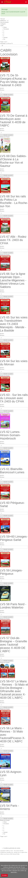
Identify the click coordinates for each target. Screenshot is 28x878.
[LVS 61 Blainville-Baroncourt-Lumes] (5, 458)
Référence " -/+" (4, 20)
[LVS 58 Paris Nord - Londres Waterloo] (5, 593)
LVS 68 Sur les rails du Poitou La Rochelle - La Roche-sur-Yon (14, 201)
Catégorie (3, 24)
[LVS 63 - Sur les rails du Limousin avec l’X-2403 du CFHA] (5, 384)
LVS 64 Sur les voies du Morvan (13, 362)
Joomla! (15, 852)
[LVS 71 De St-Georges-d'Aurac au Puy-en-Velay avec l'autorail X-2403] (5, 64)
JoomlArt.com (10, 852)
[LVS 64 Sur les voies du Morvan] (5, 350)
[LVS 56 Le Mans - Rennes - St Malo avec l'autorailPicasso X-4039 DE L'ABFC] (5, 717)
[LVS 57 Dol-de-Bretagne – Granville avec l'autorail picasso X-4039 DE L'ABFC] (5, 627)
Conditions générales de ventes (11, 848)
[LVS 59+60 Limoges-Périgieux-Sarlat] (5, 525)
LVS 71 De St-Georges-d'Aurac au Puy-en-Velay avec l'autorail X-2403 (13, 80)
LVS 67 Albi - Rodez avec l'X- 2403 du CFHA (13, 240)
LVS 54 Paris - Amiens (9, 807)
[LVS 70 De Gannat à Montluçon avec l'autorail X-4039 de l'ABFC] (5, 104)
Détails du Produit (4, 96)
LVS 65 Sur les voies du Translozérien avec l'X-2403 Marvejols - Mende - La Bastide (13, 324)
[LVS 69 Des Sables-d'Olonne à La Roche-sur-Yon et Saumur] (5, 145)
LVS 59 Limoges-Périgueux (11, 572)
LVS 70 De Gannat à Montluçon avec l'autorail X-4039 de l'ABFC (13, 120)
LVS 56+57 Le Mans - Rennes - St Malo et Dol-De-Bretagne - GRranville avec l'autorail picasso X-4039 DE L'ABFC (14, 689)
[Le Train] (6, 1)
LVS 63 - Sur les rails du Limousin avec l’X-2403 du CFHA (14, 398)
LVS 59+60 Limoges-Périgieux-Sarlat (14, 538)
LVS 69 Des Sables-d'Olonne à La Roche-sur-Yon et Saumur (13, 160)
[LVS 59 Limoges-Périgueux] (5, 559)
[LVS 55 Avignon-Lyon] (5, 761)
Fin (4, 39)
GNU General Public (14, 854)
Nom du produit (4, 22)
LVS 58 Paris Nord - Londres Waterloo (13, 606)
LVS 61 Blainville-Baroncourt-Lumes (12, 470)
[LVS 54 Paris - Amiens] (5, 794)
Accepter (4, 875)
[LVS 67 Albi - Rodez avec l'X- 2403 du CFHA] (5, 226)
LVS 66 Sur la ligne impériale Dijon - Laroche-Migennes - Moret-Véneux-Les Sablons (13, 280)
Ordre (1, 25)
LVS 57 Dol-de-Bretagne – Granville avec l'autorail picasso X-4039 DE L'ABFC (13, 644)
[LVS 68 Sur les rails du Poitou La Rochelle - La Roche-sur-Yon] (5, 185)
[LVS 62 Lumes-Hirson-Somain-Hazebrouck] (5, 421)
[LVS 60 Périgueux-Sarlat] (5, 492)
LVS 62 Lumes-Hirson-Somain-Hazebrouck (10, 435)
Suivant (5, 37)
